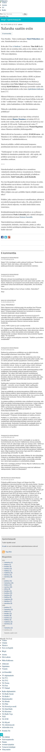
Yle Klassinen (6, 711)
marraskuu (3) (8, 609)
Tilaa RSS (8, 552)
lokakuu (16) (8, 585)
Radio (4, 10)
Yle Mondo (6, 701)
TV (3, 7)
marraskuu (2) (8, 628)
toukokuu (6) (8, 595)
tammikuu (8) (8, 577)
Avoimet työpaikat (8, 744)
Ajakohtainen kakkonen (36, 89)
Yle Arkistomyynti (8, 725)
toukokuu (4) (8, 568)
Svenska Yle (4, 16)
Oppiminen (5, 666)
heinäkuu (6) (8, 591)
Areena (4, 5)
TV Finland (6, 688)
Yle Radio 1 (6, 696)
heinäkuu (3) (8, 613)
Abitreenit (5, 664)
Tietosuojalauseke (8, 739)
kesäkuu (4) (7, 566)
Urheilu (4, 643)
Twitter (5, 237)
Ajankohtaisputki (14, 20)
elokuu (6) (7, 589)
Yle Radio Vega (7, 714)
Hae (1, 14)
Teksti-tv (5, 645)
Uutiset (4, 2)
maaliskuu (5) (8, 572)
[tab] (22, 562)
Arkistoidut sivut (7, 727)
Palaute (4, 742)
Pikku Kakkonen (7, 660)
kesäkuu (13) (8, 593)
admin (20, 24)
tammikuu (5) (8, 624)
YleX (4, 716)
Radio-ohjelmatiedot (8, 691)
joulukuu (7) (7, 607)
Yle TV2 (5, 680)
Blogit (3, 20)
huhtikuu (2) (7, 619)
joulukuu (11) (8, 581)
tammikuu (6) (8, 603)
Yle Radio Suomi (8, 694)
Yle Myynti (6, 722)
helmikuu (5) (8, 575)
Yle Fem (5, 685)
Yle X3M (5, 719)
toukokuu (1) (8, 617)
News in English (7, 648)
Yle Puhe (5, 704)
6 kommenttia (6, 33)
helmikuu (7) (8, 601)
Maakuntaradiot (7, 699)
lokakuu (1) (7, 564)
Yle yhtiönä (6, 737)
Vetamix (5, 669)
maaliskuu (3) (8, 622)
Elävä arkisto (6, 657)
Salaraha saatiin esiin (10, 633)
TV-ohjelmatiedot (8, 675)
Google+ (9, 237)
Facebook (2, 237)
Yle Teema (5, 683)
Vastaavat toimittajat (8, 747)
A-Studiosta (16, 46)
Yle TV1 (5, 678)
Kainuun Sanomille (26, 217)
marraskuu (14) (8, 583)
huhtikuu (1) (7, 571)
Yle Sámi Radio (7, 709)
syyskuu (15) (8, 587)
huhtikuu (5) (7, 597)
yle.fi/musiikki (6, 672)
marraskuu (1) (8, 562)
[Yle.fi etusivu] (1, 735)
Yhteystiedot (6, 749)
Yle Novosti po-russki (9, 706)
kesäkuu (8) (7, 615)
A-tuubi (4, 546)
